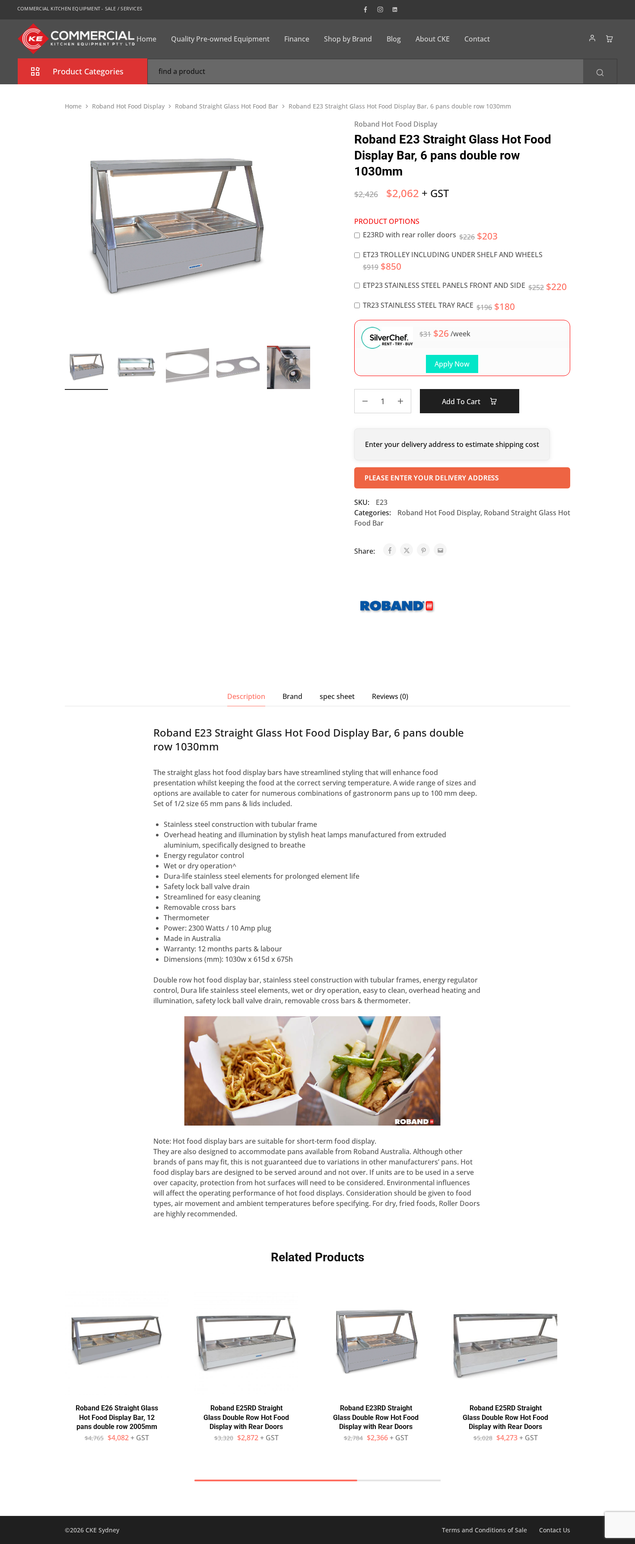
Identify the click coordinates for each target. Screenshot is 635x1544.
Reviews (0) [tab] (390, 696)
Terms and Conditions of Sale (484, 1530)
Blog (394, 39)
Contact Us (554, 1530)
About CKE (433, 39)
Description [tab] (246, 696)
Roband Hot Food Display (128, 106)
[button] (304, 366)
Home (146, 39)
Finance (296, 39)
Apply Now (452, 364)
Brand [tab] (292, 696)
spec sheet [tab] (337, 696)
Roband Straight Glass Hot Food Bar (226, 106)
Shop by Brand (348, 39)
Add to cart (462, 401)
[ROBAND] (397, 607)
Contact (477, 39)
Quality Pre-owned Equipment (220, 39)
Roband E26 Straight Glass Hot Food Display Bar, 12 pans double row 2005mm (117, 1417)
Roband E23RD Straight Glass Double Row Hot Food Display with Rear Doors (376, 1417)
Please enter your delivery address (432, 477)
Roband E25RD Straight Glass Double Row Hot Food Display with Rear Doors (246, 1417)
